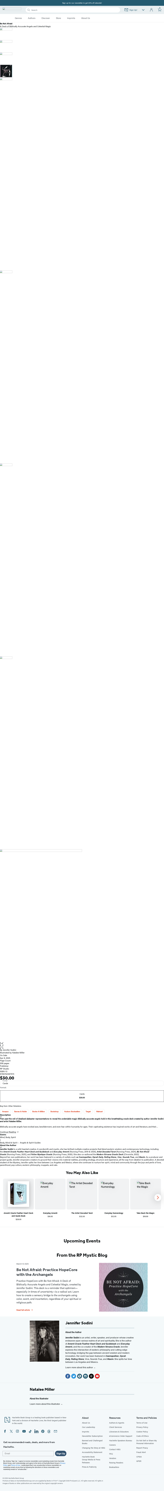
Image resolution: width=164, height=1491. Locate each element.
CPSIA (139, 1456)
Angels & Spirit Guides (30, 1142)
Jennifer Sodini (9, 1049)
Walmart (99, 1111)
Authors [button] (31, 18)
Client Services (115, 1427)
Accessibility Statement (92, 1452)
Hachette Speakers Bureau (120, 1440)
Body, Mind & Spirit (8, 1142)
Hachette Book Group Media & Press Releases (91, 1459)
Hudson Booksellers (72, 1111)
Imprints (71, 18)
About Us (86, 1422)
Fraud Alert (141, 1452)
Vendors (112, 1458)
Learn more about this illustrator (45, 1403)
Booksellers (114, 1467)
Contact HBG (114, 1449)
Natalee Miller (42, 1389)
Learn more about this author (79, 1367)
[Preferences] (143, 10)
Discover (46, 18)
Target (88, 1111)
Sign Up (60, 1453)
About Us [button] (85, 18)
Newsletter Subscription (92, 1436)
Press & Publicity (89, 1466)
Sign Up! (133, 9)
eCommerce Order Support (120, 1436)
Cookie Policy (142, 1431)
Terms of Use (141, 1422)
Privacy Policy (142, 1427)
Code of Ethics (142, 1436)
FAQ (111, 1453)
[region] (82, 1200)
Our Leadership (88, 1427)
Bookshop (54, 1111)
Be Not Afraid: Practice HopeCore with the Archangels (46, 1272)
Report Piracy (142, 1447)
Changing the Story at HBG (93, 1447)
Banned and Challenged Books (92, 1442)
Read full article (23, 1310)
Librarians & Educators (119, 1431)
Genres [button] (18, 18)
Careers (112, 1444)
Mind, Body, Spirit (8, 1137)
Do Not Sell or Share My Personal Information (146, 1442)
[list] (82, 945)
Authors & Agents (116, 1422)
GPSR (138, 1461)
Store (58, 18)
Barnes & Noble (20, 1111)
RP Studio (4, 1068)
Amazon (5, 1111)
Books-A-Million (38, 1111)
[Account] (151, 10)
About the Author (8, 1145)
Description (5, 1115)
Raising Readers (116, 1462)
